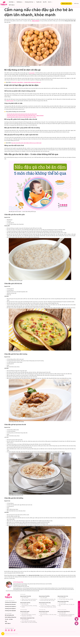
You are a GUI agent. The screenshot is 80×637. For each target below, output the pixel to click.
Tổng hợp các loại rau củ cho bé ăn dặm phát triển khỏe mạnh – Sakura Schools (25, 115)
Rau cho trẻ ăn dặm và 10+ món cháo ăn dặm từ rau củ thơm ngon (26, 142)
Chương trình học (29, 2)
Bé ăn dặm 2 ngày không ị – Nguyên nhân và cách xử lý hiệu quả (25, 82)
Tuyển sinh (38, 2)
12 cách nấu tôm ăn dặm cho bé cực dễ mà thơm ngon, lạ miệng (21, 117)
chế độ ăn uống (9, 100)
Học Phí (44, 2)
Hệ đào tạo (19, 2)
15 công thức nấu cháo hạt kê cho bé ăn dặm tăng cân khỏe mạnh (22, 114)
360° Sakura (11, 4)
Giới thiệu (11, 2)
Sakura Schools (35, 20)
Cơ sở (49, 2)
